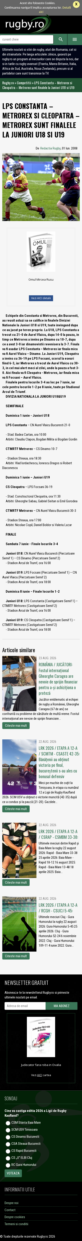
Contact (10, 1210)
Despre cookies (15, 1217)
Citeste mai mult (16, 726)
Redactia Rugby (50, 148)
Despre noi (11, 1203)
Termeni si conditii (16, 1224)
